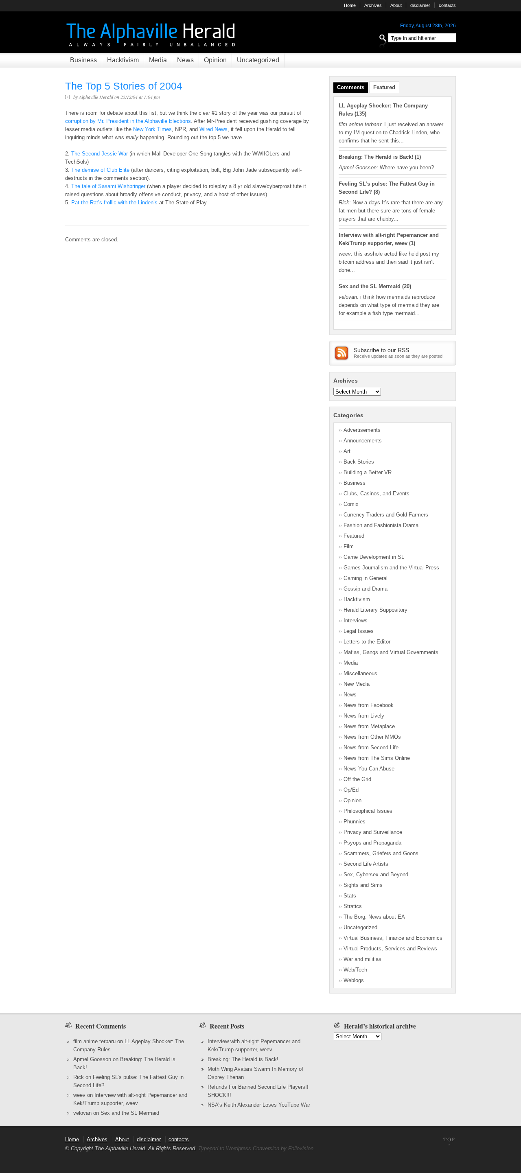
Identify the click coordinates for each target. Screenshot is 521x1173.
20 (406, 286)
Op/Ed (351, 790)
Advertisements (362, 430)
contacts (447, 5)
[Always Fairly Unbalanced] (152, 49)
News (185, 60)
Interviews (356, 620)
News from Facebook (369, 705)
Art (347, 451)
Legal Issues (359, 631)
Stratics (353, 906)
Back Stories (359, 462)
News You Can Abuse (369, 769)
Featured (384, 87)
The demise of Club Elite (101, 170)
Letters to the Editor (367, 642)
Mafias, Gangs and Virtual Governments (391, 652)
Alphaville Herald (96, 97)
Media (158, 60)
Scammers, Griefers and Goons (381, 853)
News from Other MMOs (372, 737)
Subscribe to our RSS (381, 350)
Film (349, 546)
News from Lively (364, 716)
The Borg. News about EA (374, 917)
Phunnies (355, 821)
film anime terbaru (94, 1041)
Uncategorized (258, 60)
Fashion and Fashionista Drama (381, 525)
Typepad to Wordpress (224, 1148)
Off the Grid (357, 779)
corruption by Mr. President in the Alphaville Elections (128, 121)
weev (79, 1095)
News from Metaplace (369, 726)
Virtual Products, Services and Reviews (390, 948)
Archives (373, 5)
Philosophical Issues (368, 811)
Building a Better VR (368, 472)
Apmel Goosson (92, 1059)
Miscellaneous (360, 673)
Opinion (215, 60)
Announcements (363, 441)
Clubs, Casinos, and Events (376, 493)
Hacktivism (123, 60)
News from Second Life (371, 747)
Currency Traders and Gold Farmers (386, 515)
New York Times (152, 129)
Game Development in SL (374, 557)
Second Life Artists (366, 864)
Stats (350, 896)
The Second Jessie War (100, 154)
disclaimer (420, 5)
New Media (357, 684)
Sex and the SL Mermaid (370, 286)
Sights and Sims (363, 885)
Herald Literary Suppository (375, 610)
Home (350, 5)
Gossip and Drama (365, 589)
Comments (350, 87)
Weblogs (354, 980)
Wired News (213, 129)
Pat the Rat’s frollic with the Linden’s (115, 202)
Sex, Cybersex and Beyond (376, 874)
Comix (351, 504)
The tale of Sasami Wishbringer (109, 186)
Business (83, 60)
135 (360, 114)
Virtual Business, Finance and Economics (393, 938)
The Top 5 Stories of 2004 (123, 86)
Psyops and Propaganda (372, 843)
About (396, 5)
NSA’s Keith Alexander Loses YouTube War (259, 1105)
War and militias (362, 959)
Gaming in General (365, 578)
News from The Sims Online (377, 758)
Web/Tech (355, 970)
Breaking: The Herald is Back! (376, 157)
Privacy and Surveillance (373, 832)
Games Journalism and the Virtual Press (391, 568)
